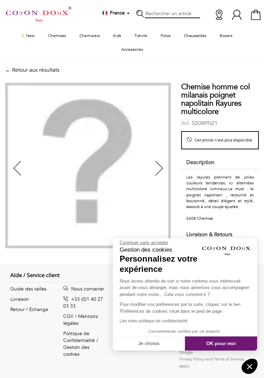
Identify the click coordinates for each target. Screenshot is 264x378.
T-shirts (140, 35)
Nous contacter (87, 289)
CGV (68, 316)
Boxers (226, 35)
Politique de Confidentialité (79, 337)
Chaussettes (195, 35)
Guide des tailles (28, 289)
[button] (46, 165)
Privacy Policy (192, 359)
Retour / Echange (29, 309)
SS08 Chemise (199, 218)
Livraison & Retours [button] (209, 234)
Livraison (19, 299)
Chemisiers (89, 35)
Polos (165, 35)
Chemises (57, 35)
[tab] (220, 163)
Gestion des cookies (76, 350)
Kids (117, 35)
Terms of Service (228, 359)
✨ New (27, 35)
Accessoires (132, 49)
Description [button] (200, 162)
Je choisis (149, 343)
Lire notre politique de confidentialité (154, 321)
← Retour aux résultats (32, 70)
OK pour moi (221, 343)
